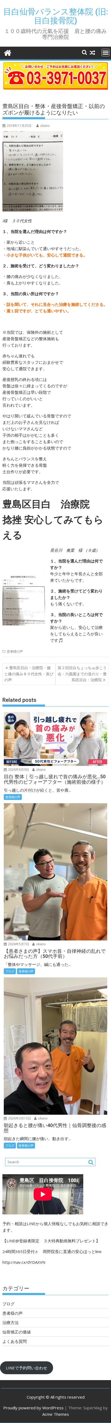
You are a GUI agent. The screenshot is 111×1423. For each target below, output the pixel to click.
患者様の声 (15, 651)
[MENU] (106, 52)
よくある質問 (14, 1341)
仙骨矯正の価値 (16, 1332)
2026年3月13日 (19, 1118)
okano (45, 125)
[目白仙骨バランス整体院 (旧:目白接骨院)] (8, 52)
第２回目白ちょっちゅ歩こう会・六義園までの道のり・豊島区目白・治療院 (82, 673)
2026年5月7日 (18, 944)
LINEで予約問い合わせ (26, 1367)
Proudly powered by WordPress (33, 1407)
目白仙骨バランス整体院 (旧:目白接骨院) (55, 16)
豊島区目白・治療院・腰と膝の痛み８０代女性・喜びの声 (28, 673)
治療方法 (10, 1322)
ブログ (9, 971)
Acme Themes (55, 1414)
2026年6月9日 (18, 769)
